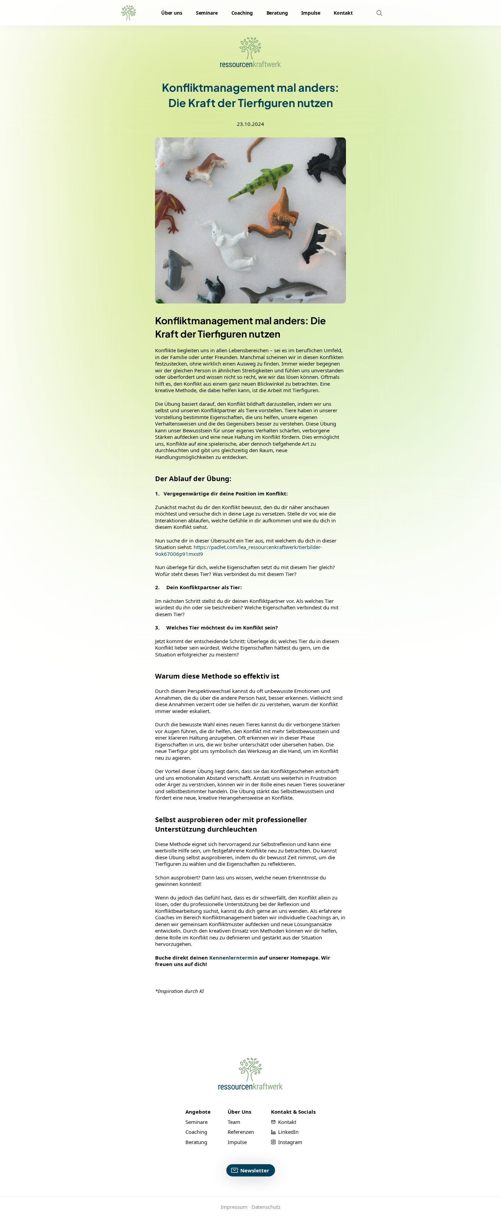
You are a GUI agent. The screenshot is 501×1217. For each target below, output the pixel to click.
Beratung (277, 13)
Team (234, 1121)
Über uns (171, 13)
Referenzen (241, 1131)
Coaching (242, 13)
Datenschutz (266, 1206)
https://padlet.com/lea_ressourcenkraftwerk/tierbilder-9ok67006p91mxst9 (238, 550)
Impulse (310, 13)
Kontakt (343, 13)
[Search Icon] (379, 13)
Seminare (207, 13)
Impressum (234, 1206)
